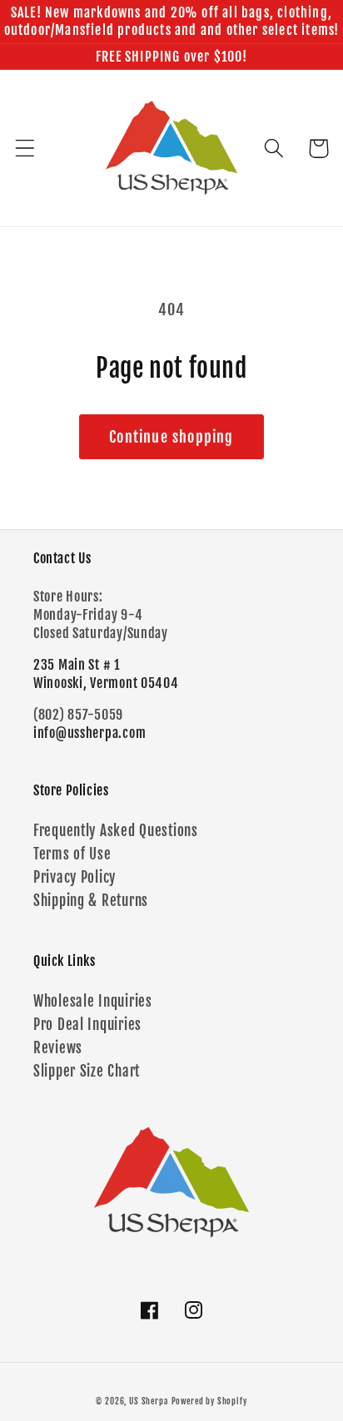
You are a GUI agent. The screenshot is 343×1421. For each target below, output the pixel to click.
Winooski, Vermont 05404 (106, 683)
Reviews (57, 1048)
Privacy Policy (74, 877)
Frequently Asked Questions (115, 830)
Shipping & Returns (90, 900)
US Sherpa (148, 1401)
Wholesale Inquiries (92, 1001)
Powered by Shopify (209, 1401)
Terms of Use (72, 854)
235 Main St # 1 (76, 664)
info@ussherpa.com (89, 733)
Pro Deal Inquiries (87, 1024)
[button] (25, 148)
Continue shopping (171, 437)
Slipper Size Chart (86, 1071)
